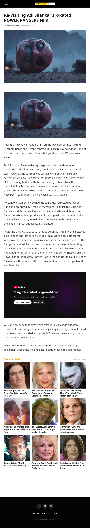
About (55, 514)
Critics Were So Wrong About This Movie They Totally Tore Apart (71, 393)
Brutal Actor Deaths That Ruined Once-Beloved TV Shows (72, 466)
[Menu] (6, 3)
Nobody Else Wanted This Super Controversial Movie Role (17, 429)
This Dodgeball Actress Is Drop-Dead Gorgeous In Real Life (16, 393)
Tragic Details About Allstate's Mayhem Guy (15, 464)
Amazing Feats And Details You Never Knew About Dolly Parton (45, 466)
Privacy (35, 514)
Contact (46, 514)
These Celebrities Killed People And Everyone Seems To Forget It (43, 393)
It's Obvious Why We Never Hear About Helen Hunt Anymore (72, 429)
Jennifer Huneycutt (12, 25)
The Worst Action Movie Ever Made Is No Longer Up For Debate (44, 429)
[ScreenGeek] (45, 4)
